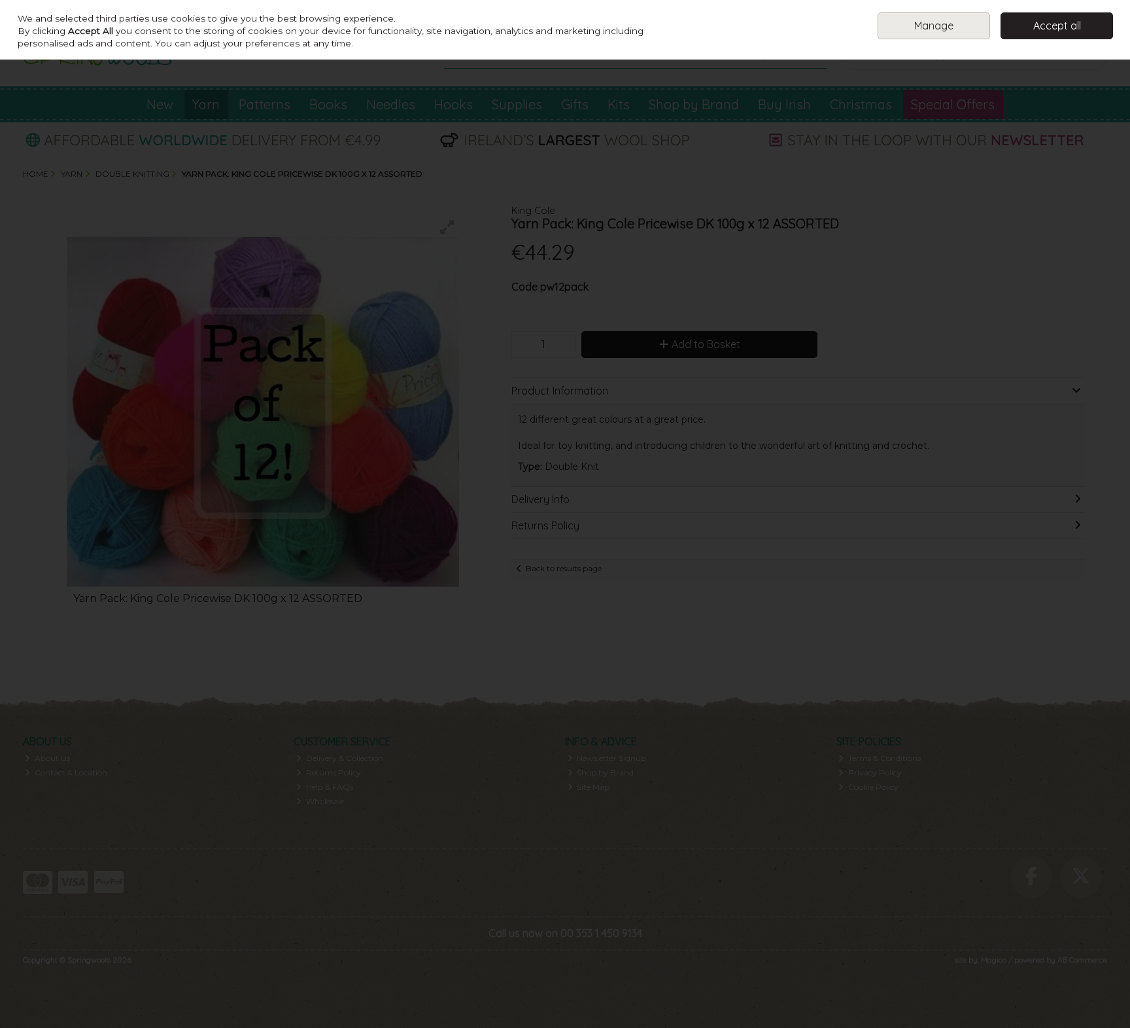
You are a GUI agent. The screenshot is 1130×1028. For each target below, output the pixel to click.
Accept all (1057, 25)
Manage (933, 25)
